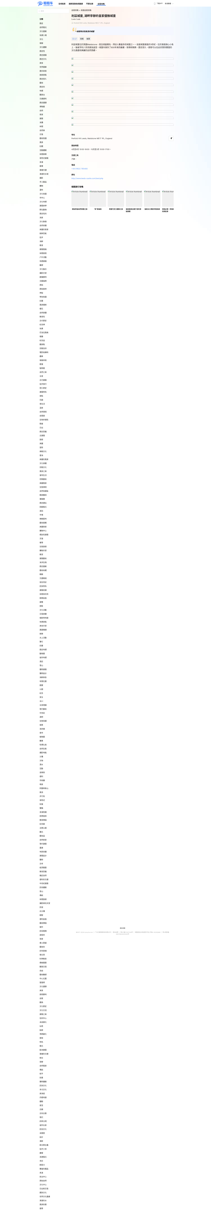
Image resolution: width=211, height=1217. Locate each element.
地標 (41, 91)
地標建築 (43, 261)
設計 (41, 1137)
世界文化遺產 (45, 1196)
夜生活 (42, 404)
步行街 (42, 796)
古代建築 (43, 380)
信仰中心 (43, 1018)
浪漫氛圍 (43, 812)
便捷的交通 (44, 1054)
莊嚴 (41, 646)
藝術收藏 (43, 570)
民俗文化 (43, 1129)
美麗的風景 (44, 459)
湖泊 (41, 511)
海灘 (41, 122)
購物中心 (43, 531)
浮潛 (41, 538)
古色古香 (43, 1113)
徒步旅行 (43, 384)
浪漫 (41, 162)
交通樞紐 (43, 578)
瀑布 (41, 190)
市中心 (42, 198)
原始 (41, 285)
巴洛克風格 (44, 332)
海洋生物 (43, 562)
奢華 (41, 542)
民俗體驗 (43, 887)
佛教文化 (43, 451)
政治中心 (43, 1177)
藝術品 (42, 836)
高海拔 (42, 1093)
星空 (41, 1105)
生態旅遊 (43, 546)
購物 (41, 186)
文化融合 (43, 269)
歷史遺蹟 (43, 103)
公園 (41, 689)
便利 (41, 776)
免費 (41, 328)
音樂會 (42, 772)
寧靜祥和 (43, 360)
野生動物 (43, 210)
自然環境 (43, 412)
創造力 (42, 1165)
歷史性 (42, 51)
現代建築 (43, 844)
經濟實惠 (43, 867)
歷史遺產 (43, 566)
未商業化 (43, 1022)
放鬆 (41, 606)
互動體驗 (43, 150)
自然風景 (43, 1066)
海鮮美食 (43, 677)
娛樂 (41, 634)
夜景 (41, 114)
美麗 (41, 443)
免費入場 (43, 35)
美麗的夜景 (44, 229)
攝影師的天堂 (45, 903)
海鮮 (41, 241)
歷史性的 (43, 213)
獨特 (41, 860)
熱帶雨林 (43, 816)
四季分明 (43, 1121)
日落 (41, 134)
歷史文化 (43, 59)
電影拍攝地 (44, 352)
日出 (41, 428)
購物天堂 (43, 550)
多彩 (41, 1161)
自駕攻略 (101, 4)
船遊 (41, 1030)
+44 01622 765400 (79, 169)
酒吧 (41, 717)
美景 (41, 990)
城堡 (41, 725)
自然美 (42, 130)
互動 (41, 768)
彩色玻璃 (43, 951)
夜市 (41, 733)
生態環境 (43, 487)
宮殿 (82, 39)
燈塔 (41, 1038)
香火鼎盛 (43, 943)
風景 (41, 142)
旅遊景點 (43, 75)
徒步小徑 (43, 1149)
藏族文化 (43, 1192)
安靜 (41, 1062)
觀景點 (42, 344)
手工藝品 (43, 182)
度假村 (42, 935)
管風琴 (42, 982)
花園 (41, 400)
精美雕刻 (43, 495)
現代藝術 (43, 709)
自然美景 (43, 840)
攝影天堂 (43, 273)
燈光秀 (42, 955)
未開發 (42, 1133)
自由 (41, 971)
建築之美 (43, 1014)
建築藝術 (43, 558)
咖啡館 (42, 368)
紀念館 (42, 824)
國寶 (41, 685)
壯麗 (41, 301)
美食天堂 (43, 626)
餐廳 (41, 336)
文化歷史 (43, 1006)
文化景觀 (43, 463)
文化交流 (43, 1010)
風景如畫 (43, 1204)
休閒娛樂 (43, 154)
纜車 (41, 356)
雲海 (41, 455)
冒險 (41, 447)
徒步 (41, 237)
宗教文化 (43, 467)
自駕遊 (42, 416)
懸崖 (41, 424)
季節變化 (43, 1034)
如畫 (41, 1078)
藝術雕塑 (43, 974)
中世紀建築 (44, 883)
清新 (41, 1141)
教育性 (42, 317)
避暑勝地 (43, 277)
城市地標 (43, 657)
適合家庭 (43, 71)
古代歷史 (43, 320)
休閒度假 (43, 253)
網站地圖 (122, 928)
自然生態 (43, 749)
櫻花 (41, 309)
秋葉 (41, 804)
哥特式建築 (44, 158)
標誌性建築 (44, 535)
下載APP (160, 3)
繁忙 (41, 642)
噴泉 (41, 784)
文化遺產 (43, 31)
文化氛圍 (43, 194)
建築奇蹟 (43, 590)
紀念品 (42, 340)
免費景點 (43, 622)
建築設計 (43, 856)
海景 (41, 217)
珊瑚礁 (42, 499)
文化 (41, 39)
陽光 (41, 1046)
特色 (41, 1042)
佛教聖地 (43, 519)
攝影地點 (43, 753)
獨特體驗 (43, 1081)
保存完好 (43, 582)
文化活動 (43, 610)
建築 (41, 118)
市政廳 (42, 780)
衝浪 (41, 792)
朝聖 (41, 915)
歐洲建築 (43, 1050)
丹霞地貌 (43, 1097)
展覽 (41, 602)
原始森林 (43, 289)
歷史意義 (43, 431)
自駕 (41, 998)
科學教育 (43, 959)
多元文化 (43, 1089)
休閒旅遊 (43, 899)
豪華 (41, 1208)
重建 (41, 848)
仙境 (41, 1026)
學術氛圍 (43, 297)
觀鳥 (41, 1002)
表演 (41, 1173)
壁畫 (41, 364)
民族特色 (43, 586)
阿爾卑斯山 (44, 788)
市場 (41, 515)
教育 (41, 245)
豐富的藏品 (44, 1169)
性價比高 (43, 745)
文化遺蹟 (43, 986)
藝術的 (42, 947)
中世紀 (42, 713)
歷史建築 (43, 55)
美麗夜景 (43, 527)
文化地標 (43, 202)
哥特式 (42, 800)
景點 (41, 396)
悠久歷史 (43, 388)
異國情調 (43, 630)
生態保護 (43, 721)
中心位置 (43, 978)
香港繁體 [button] (168, 3)
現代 (41, 1117)
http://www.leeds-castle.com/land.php (87, 178)
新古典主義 (44, 1145)
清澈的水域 (44, 174)
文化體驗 (43, 47)
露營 (41, 1153)
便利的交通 (44, 879)
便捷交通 (43, 170)
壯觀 (41, 146)
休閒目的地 (44, 594)
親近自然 (43, 875)
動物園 (42, 653)
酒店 (41, 661)
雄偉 (41, 166)
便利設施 (43, 919)
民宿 (41, 907)
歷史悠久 (43, 79)
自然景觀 (43, 313)
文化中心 (43, 1185)
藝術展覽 (43, 523)
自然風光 (43, 27)
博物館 (42, 106)
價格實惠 (43, 963)
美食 (41, 63)
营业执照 (115, 932)
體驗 (41, 1101)
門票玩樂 (89, 4)
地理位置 (43, 681)
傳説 (41, 1070)
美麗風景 (43, 483)
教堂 (41, 554)
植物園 (42, 737)
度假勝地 (43, 994)
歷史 (41, 23)
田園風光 (43, 507)
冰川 (41, 701)
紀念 (41, 693)
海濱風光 (43, 1157)
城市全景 (43, 1125)
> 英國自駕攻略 (85, 10)
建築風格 (43, 249)
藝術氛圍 (43, 138)
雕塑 (41, 265)
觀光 (41, 832)
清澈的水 (43, 1200)
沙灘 (41, 756)
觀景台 (42, 95)
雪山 (41, 665)
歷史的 (42, 87)
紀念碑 (42, 324)
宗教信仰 (43, 348)
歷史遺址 (43, 503)
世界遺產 (43, 67)
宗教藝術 (43, 479)
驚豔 (41, 808)
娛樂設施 (43, 598)
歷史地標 (43, 649)
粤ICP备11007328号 (126, 932)
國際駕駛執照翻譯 (76, 4)
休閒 (41, 126)
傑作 (41, 927)
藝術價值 (43, 923)
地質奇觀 (43, 852)
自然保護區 (44, 491)
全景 (41, 376)
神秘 (41, 293)
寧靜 (41, 43)
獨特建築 (43, 669)
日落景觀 (43, 614)
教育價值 (43, 820)
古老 (41, 863)
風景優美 (43, 305)
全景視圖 (43, 705)
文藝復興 (43, 281)
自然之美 (43, 372)
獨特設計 (43, 673)
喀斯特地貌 (44, 618)
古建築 (42, 435)
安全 (41, 697)
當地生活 (43, 475)
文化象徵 (43, 221)
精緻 (41, 574)
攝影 (41, 178)
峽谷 (41, 1058)
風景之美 (43, 471)
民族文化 (43, 1085)
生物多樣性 (44, 420)
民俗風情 (43, 931)
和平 (41, 1074)
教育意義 (43, 871)
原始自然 (43, 1181)
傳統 (41, 895)
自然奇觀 (43, 225)
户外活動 (43, 257)
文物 (41, 760)
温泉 (41, 408)
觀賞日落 (43, 967)
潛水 (41, 764)
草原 (41, 939)
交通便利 (43, 99)
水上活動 (43, 638)
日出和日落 (44, 1188)
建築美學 (43, 206)
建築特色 (43, 392)
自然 (41, 110)
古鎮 (41, 1109)
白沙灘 (42, 911)
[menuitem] (158, 3)
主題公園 (43, 828)
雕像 (41, 741)
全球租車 (61, 4)
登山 (41, 891)
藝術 (41, 83)
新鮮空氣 (43, 233)
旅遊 (41, 439)
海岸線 (42, 729)
